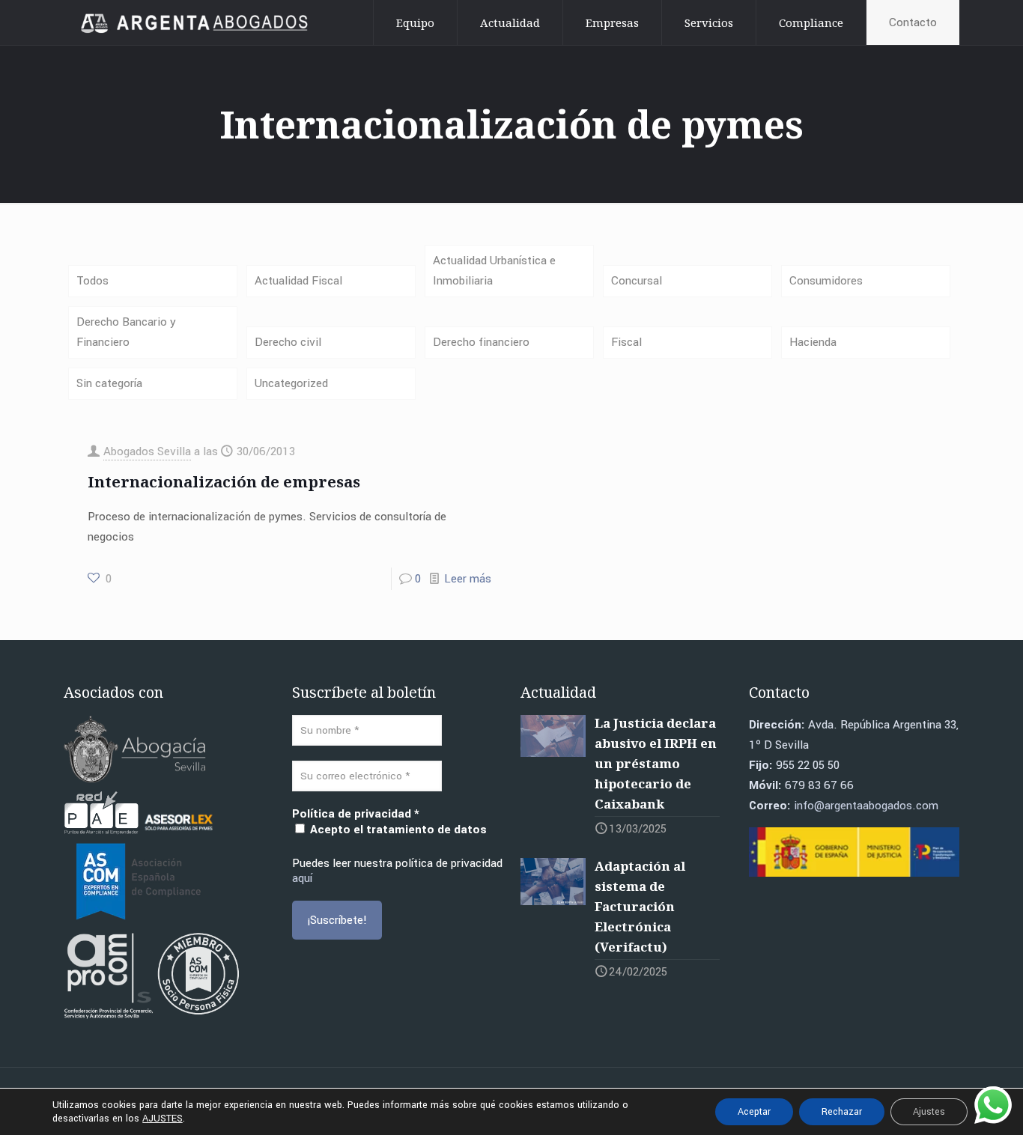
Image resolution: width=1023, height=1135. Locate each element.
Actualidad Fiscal (298, 281)
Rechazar (842, 1112)
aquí (302, 878)
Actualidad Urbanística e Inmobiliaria (494, 270)
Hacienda (813, 342)
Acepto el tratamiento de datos (397, 829)
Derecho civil (288, 342)
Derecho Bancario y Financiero (126, 332)
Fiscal (626, 342)
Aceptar (754, 1112)
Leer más (467, 578)
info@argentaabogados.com (866, 805)
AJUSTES (162, 1118)
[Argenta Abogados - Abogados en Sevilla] (197, 22)
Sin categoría (109, 383)
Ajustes (929, 1112)
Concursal (636, 281)
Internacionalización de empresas (224, 481)
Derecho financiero (481, 342)
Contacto (913, 22)
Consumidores (826, 281)
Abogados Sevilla (147, 451)
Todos (92, 281)
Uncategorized (291, 383)
